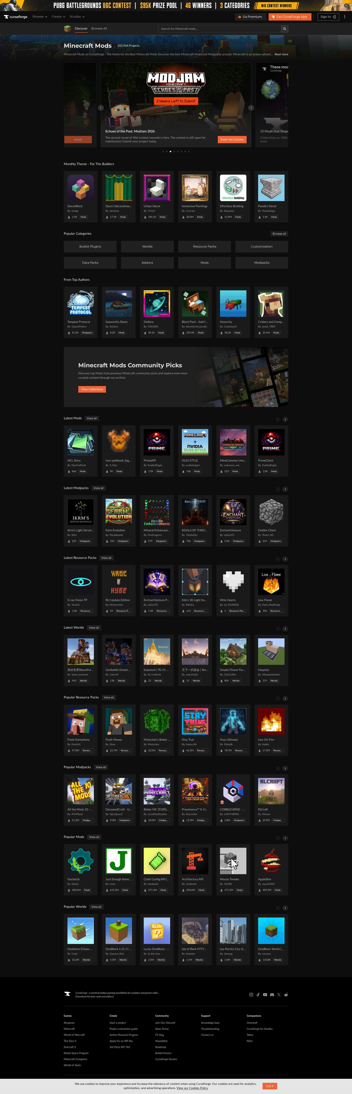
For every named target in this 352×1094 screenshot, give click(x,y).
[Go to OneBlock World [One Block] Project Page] (271, 939)
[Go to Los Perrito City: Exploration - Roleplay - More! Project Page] (233, 939)
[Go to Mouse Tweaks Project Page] (233, 869)
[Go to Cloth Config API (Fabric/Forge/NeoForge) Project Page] (157, 869)
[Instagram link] (251, 994)
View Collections (92, 389)
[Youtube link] (265, 994)
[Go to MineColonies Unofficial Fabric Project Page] (233, 451)
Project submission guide (124, 1029)
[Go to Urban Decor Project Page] (157, 196)
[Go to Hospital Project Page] (271, 660)
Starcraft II (70, 1047)
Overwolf (252, 1023)
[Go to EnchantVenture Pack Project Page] (157, 590)
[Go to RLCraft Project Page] (271, 800)
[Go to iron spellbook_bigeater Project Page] (119, 451)
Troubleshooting (210, 1029)
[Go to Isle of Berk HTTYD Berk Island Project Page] (195, 939)
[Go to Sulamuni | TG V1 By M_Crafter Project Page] (157, 660)
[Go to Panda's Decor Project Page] (271, 196)
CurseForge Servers (166, 1059)
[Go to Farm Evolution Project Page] (119, 521)
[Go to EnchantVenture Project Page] (233, 521)
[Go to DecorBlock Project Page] (81, 196)
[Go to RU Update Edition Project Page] (119, 590)
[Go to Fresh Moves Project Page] (119, 730)
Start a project (118, 1023)
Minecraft (69, 1029)
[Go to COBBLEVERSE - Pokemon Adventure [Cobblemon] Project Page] (233, 800)
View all (92, 418)
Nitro (250, 1041)
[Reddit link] (286, 994)
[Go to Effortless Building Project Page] (233, 196)
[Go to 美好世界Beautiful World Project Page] (81, 660)
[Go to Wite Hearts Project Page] (233, 590)
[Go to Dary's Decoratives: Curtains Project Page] (119, 196)
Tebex (250, 1035)
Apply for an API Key (121, 1041)
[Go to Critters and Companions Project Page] (271, 312)
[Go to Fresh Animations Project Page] (81, 730)
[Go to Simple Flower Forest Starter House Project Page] (233, 660)
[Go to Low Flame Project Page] (271, 590)
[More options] (344, 17)
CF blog (159, 1035)
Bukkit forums (163, 1053)
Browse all (279, 233)
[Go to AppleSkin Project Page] (271, 869)
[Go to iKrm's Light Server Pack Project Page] (81, 521)
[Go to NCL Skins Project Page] (81, 451)
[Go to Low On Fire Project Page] (271, 730)
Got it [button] (270, 1086)
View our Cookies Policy (192, 1088)
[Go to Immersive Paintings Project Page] (195, 196)
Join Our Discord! (165, 1023)
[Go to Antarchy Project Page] (233, 312)
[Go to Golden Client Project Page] (271, 521)
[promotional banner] (176, 5)
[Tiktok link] (258, 994)
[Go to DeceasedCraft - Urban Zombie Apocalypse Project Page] (119, 800)
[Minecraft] (67, 29)
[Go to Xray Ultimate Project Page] (233, 730)
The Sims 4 (70, 1041)
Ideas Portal (161, 1029)
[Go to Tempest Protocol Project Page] (81, 312)
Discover (81, 28)
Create (57, 16)
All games (69, 1023)
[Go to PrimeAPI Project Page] (157, 451)
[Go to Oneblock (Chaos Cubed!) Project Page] (81, 939)
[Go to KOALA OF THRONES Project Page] (195, 521)
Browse (38, 16)
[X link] (279, 994)
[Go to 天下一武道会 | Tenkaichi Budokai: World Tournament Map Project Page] (195, 660)
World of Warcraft (74, 1035)
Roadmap (160, 1047)
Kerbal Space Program (76, 1053)
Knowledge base (210, 1023)
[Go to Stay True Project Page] (195, 730)
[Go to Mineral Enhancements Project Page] (157, 521)
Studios (75, 16)
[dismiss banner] (346, 5)
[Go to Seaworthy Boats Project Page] (119, 312)
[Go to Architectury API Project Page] (195, 869)
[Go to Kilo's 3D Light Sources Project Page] (195, 590)
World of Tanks (72, 1065)
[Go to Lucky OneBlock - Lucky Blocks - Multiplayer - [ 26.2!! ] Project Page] (157, 939)
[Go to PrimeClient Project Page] (271, 451)
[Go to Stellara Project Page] (157, 312)
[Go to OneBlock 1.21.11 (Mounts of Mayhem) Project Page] (119, 939)
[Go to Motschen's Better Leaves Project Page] (157, 730)
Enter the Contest (232, 139)
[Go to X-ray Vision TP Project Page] (81, 590)
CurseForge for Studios (260, 1029)
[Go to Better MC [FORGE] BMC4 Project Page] (157, 800)
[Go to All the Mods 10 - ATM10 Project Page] (81, 800)
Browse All (99, 28)
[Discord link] (272, 994)
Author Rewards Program (124, 1035)
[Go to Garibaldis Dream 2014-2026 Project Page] (119, 660)
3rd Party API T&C (120, 1047)
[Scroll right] (285, 419)
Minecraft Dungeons (75, 1059)
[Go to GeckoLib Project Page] (81, 869)
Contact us (207, 1035)
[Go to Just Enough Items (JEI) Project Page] (119, 869)
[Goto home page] (16, 17)
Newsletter (161, 1041)
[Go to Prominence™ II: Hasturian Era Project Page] (195, 800)
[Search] (284, 29)
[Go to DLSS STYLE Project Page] (195, 451)
